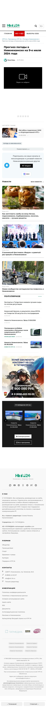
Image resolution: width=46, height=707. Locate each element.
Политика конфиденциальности (14, 592)
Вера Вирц (11, 60)
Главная (8, 33)
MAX (27, 174)
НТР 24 (4, 39)
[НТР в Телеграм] (27, 485)
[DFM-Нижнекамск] (27, 632)
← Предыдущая (12, 704)
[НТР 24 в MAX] (10, 485)
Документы (6, 609)
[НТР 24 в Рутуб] (31, 485)
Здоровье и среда (8, 554)
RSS (3, 605)
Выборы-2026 (33, 33)
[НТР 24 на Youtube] (14, 485)
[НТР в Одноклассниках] (23, 485)
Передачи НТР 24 (8, 561)
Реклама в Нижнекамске (11, 615)
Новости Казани (32, 643)
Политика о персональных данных (15, 595)
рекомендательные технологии (13, 683)
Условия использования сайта (13, 599)
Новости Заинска (30, 651)
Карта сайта (6, 602)
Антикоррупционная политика (13, 612)
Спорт (4, 551)
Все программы (24, 442)
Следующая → (34, 704)
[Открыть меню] (3, 25)
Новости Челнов (32, 647)
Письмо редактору (12, 581)
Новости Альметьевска (16, 647)
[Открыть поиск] (35, 26)
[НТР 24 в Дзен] (36, 485)
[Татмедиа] (13, 632)
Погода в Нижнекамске (31, 39)
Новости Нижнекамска (16, 643)
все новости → (37, 182)
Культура (5, 558)
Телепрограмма (24, 436)
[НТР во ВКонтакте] (19, 485)
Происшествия (7, 548)
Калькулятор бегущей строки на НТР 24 (16, 618)
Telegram (27, 166)
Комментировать (22, 149)
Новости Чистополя (16, 651)
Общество (6, 545)
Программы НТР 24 (14, 39)
